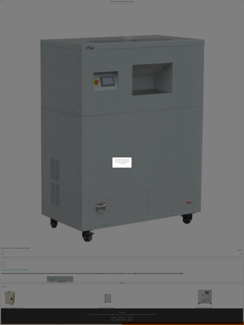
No (117, 166)
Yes (127, 166)
